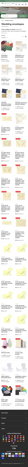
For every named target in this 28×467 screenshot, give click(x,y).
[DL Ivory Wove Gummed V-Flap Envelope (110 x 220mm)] (7, 118)
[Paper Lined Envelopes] (7, 391)
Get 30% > (23, 16)
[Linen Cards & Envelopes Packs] (7, 367)
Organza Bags (5, 352)
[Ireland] (3, 439)
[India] (23, 437)
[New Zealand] (18, 439)
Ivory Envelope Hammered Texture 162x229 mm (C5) (20, 283)
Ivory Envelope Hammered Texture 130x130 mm (6, 260)
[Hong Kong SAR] (18, 437)
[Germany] (12, 437)
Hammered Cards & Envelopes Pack (21, 377)
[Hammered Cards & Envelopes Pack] (21, 367)
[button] (22, 4)
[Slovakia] (12, 441)
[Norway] (20, 439)
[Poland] (23, 439)
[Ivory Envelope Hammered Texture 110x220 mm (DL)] (7, 296)
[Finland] (6, 437)
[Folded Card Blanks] (21, 344)
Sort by (3, 35)
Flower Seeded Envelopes (19, 128)
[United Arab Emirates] (23, 441)
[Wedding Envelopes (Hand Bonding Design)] (7, 93)
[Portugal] (3, 441)
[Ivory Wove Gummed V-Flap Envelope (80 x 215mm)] (7, 223)
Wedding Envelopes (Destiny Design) (21, 103)
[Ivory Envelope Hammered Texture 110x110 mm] (7, 320)
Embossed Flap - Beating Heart (20, 56)
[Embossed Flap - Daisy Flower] (21, 70)
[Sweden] (20, 441)
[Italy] (6, 439)
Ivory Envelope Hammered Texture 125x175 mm (6, 283)
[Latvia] (9, 439)
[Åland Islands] (3, 436)
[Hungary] (20, 437)
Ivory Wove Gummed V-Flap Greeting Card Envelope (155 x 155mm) (19, 208)
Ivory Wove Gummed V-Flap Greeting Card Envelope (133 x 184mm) (5, 181)
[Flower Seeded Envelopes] (21, 119)
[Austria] (9, 436)
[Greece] (15, 437)
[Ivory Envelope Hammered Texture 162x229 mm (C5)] (21, 273)
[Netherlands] (15, 439)
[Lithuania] (12, 439)
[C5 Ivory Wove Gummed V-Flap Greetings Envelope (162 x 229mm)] (21, 223)
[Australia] (6, 436)
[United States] (13, 443)
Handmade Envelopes (4, 56)
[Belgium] (12, 436)
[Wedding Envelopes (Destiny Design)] (21, 94)
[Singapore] (9, 441)
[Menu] (25, 4)
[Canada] (15, 436)
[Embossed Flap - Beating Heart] (21, 46)
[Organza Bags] (7, 343)
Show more (4, 32)
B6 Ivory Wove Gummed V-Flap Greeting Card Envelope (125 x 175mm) (19, 155)
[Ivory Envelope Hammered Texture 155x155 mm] (21, 320)
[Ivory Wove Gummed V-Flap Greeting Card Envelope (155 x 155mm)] (21, 196)
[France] (9, 437)
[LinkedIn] (15, 448)
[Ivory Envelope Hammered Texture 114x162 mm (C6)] (21, 296)
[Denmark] (23, 436)
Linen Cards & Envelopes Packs (6, 377)
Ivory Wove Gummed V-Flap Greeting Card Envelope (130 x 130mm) (5, 208)
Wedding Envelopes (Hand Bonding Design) (6, 104)
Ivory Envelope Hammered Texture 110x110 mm (6, 330)
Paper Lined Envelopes (4, 400)
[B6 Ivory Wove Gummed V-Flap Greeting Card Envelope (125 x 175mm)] (21, 143)
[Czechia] (20, 436)
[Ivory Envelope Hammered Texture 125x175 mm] (7, 273)
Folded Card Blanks (19, 353)
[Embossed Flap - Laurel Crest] (7, 70)
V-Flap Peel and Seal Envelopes (20, 400)
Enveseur (22, 463)
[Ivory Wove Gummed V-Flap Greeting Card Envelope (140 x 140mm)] (21, 170)
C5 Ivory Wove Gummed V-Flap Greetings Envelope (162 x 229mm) (19, 234)
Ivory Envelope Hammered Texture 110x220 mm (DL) (6, 307)
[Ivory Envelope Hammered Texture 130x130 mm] (7, 249)
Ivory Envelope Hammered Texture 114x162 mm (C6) (20, 307)
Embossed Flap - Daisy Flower (20, 80)
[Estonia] (3, 437)
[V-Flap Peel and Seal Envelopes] (21, 391)
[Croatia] (18, 436)
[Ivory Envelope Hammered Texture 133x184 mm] (21, 249)
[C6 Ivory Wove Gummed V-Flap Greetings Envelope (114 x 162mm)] (7, 143)
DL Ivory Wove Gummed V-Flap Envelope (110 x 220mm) (5, 130)
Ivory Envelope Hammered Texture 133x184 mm (20, 260)
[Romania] (6, 441)
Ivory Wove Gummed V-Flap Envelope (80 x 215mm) (5, 234)
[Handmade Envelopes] (7, 46)
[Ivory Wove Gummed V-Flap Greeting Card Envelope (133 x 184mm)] (7, 170)
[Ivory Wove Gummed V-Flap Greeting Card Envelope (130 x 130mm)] (7, 196)
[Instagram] (13, 448)
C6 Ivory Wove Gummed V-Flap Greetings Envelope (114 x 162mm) (5, 155)
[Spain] (18, 441)
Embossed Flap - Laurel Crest (6, 80)
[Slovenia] (15, 441)
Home (2, 20)
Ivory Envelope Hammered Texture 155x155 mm (20, 330)
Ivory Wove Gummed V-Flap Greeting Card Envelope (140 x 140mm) (19, 182)
